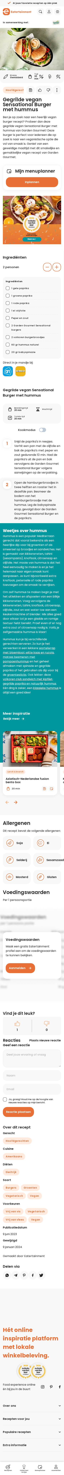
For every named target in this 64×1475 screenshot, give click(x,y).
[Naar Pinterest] (51, 1387)
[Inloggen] (49, 11)
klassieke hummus (45, 688)
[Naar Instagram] (42, 1387)
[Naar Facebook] (59, 1387)
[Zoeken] (40, 11)
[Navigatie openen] (57, 11)
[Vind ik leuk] (40, 90)
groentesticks (16, 675)
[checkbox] (42, 430)
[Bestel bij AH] (8, 371)
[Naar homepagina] (17, 11)
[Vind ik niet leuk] (48, 90)
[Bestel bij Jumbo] (20, 371)
